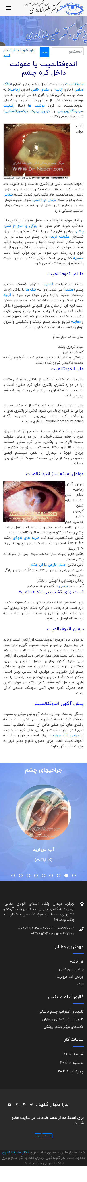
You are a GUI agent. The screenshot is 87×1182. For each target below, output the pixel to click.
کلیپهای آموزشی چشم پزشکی (61, 1011)
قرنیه (8, 295)
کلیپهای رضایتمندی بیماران (63, 1019)
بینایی (8, 194)
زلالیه (59, 89)
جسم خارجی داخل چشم (48, 564)
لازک (80, 984)
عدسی (64, 586)
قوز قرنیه (77, 961)
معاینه (76, 321)
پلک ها (30, 289)
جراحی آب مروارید (65, 735)
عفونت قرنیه (59, 236)
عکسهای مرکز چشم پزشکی (64, 1027)
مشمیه (78, 258)
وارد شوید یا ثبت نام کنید (19, 53)
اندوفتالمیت (74, 84)
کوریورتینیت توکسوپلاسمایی (27, 111)
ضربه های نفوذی (26, 538)
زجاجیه (14, 89)
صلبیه (69, 289)
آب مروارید (43, 849)
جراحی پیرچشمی (71, 969)
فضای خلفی (40, 89)
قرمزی (49, 284)
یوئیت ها (35, 105)
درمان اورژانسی (44, 200)
